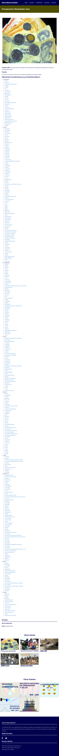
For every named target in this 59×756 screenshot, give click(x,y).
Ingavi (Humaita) (9, 600)
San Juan (7, 539)
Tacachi (7, 313)
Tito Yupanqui (8, 252)
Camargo (7, 82)
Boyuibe (7, 478)
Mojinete (7, 416)
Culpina (7, 85)
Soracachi (7, 382)
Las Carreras (8, 91)
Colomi (6, 284)
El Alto (6, 181)
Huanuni (7, 364)
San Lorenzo (8, 464)
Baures (6, 563)
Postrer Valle (8, 519)
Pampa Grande (8, 515)
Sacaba (6, 302)
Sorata (6, 242)
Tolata (6, 324)
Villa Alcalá (7, 111)
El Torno (7, 498)
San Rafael (7, 547)
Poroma (7, 98)
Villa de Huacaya (9, 122)
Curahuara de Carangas (10, 355)
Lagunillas (7, 504)
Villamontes (8, 469)
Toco (6, 322)
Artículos (32, 2)
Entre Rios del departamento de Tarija (14, 461)
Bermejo (7, 456)
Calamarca (7, 148)
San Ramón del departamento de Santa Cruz (15, 549)
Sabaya (6, 376)
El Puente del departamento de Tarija (14, 459)
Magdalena (7, 569)
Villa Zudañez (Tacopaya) (11, 121)
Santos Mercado (9, 612)
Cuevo (6, 493)
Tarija (6, 466)
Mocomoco (7, 212)
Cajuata (7, 145)
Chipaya (7, 347)
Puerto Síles (8, 573)
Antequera (7, 339)
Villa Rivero (7, 332)
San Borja (7, 580)
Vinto (6, 335)
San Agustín (8, 429)
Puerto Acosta (8, 224)
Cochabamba (8, 281)
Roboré (6, 527)
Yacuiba (7, 470)
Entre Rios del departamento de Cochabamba (16, 285)
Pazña (6, 373)
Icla (6, 88)
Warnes (7, 558)
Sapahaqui (7, 239)
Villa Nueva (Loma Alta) (10, 615)
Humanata (7, 191)
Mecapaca (7, 210)
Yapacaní (7, 560)
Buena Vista (8, 479)
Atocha (6, 396)
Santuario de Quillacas (10, 381)
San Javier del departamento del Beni (14, 583)
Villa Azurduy (8, 113)
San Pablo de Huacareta (10, 102)
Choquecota (8, 349)
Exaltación (7, 564)
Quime (6, 228)
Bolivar (6, 273)
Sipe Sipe (7, 312)
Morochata (7, 290)
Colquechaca (8, 410)
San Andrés (7, 578)
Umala (6, 253)
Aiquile (6, 264)
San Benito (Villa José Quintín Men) (13, 305)
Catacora (7, 155)
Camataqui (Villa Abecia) (10, 84)
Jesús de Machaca (9, 199)
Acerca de (46, 2)
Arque (6, 272)
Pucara (6, 521)
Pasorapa (7, 293)
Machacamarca (8, 369)
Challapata (7, 345)
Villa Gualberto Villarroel (11, 330)
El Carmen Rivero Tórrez (10, 495)
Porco (6, 421)
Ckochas (7, 407)
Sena (6, 613)
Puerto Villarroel (9, 298)
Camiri (6, 483)
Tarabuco (7, 107)
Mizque (6, 288)
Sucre (6, 81)
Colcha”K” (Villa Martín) (10, 409)
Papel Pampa (8, 218)
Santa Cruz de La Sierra (10, 550)
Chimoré (7, 276)
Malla (6, 207)
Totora (6, 325)
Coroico (7, 176)
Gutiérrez (7, 501)
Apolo (6, 135)
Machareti (7, 93)
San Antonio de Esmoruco (11, 430)
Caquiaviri (7, 150)
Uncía (6, 446)
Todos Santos (8, 384)
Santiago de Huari (9, 379)
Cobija (6, 596)
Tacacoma (7, 244)
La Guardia (7, 503)
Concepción (8, 489)
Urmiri (6, 447)
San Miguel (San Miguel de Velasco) (13, 544)
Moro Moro (7, 510)
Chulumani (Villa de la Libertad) (12, 161)
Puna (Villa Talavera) (9, 424)
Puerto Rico (8, 606)
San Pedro (7, 546)
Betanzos (7, 398)
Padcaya (7, 463)
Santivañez (7, 307)
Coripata (7, 173)
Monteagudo (8, 94)
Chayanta (7, 404)
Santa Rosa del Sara (9, 552)
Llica (6, 415)
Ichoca (6, 193)
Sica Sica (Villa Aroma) (10, 241)
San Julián (7, 541)
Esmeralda (7, 359)
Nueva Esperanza (9, 601)
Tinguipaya (7, 439)
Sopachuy (7, 104)
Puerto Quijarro (8, 523)
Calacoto (7, 147)
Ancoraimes (8, 133)
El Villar (6, 87)
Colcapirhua (8, 282)
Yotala (6, 125)
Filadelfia (7, 598)
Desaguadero (8, 179)
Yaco (6, 259)
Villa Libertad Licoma (10, 256)
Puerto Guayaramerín (10, 570)
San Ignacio (7, 581)
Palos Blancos (8, 216)
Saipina (6, 529)
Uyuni (6, 449)
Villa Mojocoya (8, 116)
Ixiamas (7, 198)
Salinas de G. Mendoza (10, 378)
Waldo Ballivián (8, 258)
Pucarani (7, 222)
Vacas (6, 327)
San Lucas (7, 101)
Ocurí (6, 418)
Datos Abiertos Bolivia (10, 2)
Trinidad (7, 590)
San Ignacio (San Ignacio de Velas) (13, 535)
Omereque (7, 292)
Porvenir (7, 603)
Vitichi (6, 452)
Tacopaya (7, 315)
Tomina (6, 110)
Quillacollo (7, 301)
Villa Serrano (8, 118)
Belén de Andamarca (10, 341)
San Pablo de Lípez (9, 432)
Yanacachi (7, 261)
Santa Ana (7, 587)
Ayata (6, 138)
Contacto (53, 2)
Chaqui (6, 402)
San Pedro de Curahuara (11, 232)
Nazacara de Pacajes (10, 213)
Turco (6, 389)
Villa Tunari (7, 333)
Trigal (6, 553)
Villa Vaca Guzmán (9, 119)
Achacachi (7, 128)
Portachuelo (8, 518)
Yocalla (6, 453)
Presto (6, 99)
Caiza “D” (7, 399)
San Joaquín (8, 584)
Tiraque (7, 321)
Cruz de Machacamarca (10, 353)
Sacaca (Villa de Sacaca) (10, 427)
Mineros (7, 507)
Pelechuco (7, 221)
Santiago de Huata (9, 236)
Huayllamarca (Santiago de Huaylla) (13, 365)
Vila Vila (7, 329)
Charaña (7, 158)
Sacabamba (7, 304)
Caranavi (7, 153)
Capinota (7, 275)
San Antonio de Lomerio (10, 532)
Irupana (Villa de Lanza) (10, 196)
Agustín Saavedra (9, 475)
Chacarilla (7, 156)
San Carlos (7, 533)
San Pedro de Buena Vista (11, 433)
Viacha (6, 255)
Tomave (7, 441)
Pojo (6, 296)
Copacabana (8, 171)
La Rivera (7, 367)
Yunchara (7, 472)
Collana (6, 164)
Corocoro (7, 175)
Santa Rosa (7, 589)
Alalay (6, 265)
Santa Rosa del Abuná (10, 610)
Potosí (6, 422)
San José (7, 538)
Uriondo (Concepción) (10, 467)
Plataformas (39, 2)
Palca (6, 215)
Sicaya (6, 310)
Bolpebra (7, 595)
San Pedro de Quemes (10, 435)
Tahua (6, 438)
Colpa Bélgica (8, 486)
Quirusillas (7, 526)
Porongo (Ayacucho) (10, 516)
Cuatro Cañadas (9, 492)
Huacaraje (7, 566)
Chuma (6, 162)
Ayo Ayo (7, 139)
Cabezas (7, 481)
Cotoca (6, 490)
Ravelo (6, 426)
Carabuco (7, 151)
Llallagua (7, 413)
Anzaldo (7, 267)
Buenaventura (8, 142)
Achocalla (7, 130)
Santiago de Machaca (10, 238)
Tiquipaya (7, 319)
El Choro (7, 356)
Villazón (7, 450)
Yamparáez (7, 124)
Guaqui (6, 187)
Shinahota (7, 309)
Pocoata (7, 419)
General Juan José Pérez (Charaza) (13, 184)
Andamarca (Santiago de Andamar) (13, 338)
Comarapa (7, 487)
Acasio (6, 393)
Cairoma (7, 144)
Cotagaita (7, 412)
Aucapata (7, 136)
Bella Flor (7, 593)
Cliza (6, 278)
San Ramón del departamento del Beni (14, 586)
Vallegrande (8, 556)
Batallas (7, 141)
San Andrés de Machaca (10, 230)
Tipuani (7, 250)
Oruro (6, 370)
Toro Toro (7, 442)
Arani (6, 268)
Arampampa (8, 395)
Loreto (6, 567)
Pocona (7, 295)
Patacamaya (8, 219)
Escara (6, 358)
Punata (6, 299)
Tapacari (7, 316)
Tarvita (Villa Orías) (9, 108)
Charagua (7, 484)
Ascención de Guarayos (10, 476)
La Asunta (7, 201)
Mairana (7, 506)
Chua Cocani (8, 159)
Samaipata (7, 530)
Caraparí (7, 458)
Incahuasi (7, 90)
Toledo (6, 386)
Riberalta (7, 576)
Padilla (6, 96)
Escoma (7, 182)
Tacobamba (7, 436)
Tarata (6, 318)
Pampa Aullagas (8, 372)
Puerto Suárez (8, 524)
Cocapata (7, 279)
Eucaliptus (7, 361)
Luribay (6, 205)
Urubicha (7, 555)
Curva (6, 178)
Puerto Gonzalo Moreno (10, 604)
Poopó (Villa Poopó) (9, 375)
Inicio (26, 2)
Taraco (6, 245)
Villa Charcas (8, 114)
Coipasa (7, 350)
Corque (7, 352)
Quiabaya (7, 227)
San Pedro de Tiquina (10, 233)
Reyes (6, 575)
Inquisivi (7, 195)
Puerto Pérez (8, 225)
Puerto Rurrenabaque (10, 572)
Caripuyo (7, 401)
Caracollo (7, 342)
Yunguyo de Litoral (9, 390)
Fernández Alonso (9, 499)
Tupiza (6, 444)
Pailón (6, 513)
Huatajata (7, 190)
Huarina (7, 188)
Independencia (8, 287)
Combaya (7, 170)
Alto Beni (7, 131)
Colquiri (7, 167)
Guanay (7, 185)
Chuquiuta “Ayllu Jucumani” (11, 406)
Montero (7, 509)
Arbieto (7, 270)
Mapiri (6, 208)
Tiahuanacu (8, 248)
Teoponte (7, 247)
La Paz (6, 202)
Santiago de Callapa (9, 235)
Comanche (7, 168)
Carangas (7, 344)
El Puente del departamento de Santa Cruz (15, 496)
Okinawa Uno (8, 512)
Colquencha (8, 165)
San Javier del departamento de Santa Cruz (15, 536)
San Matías (7, 543)
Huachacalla (8, 362)
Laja (6, 204)
